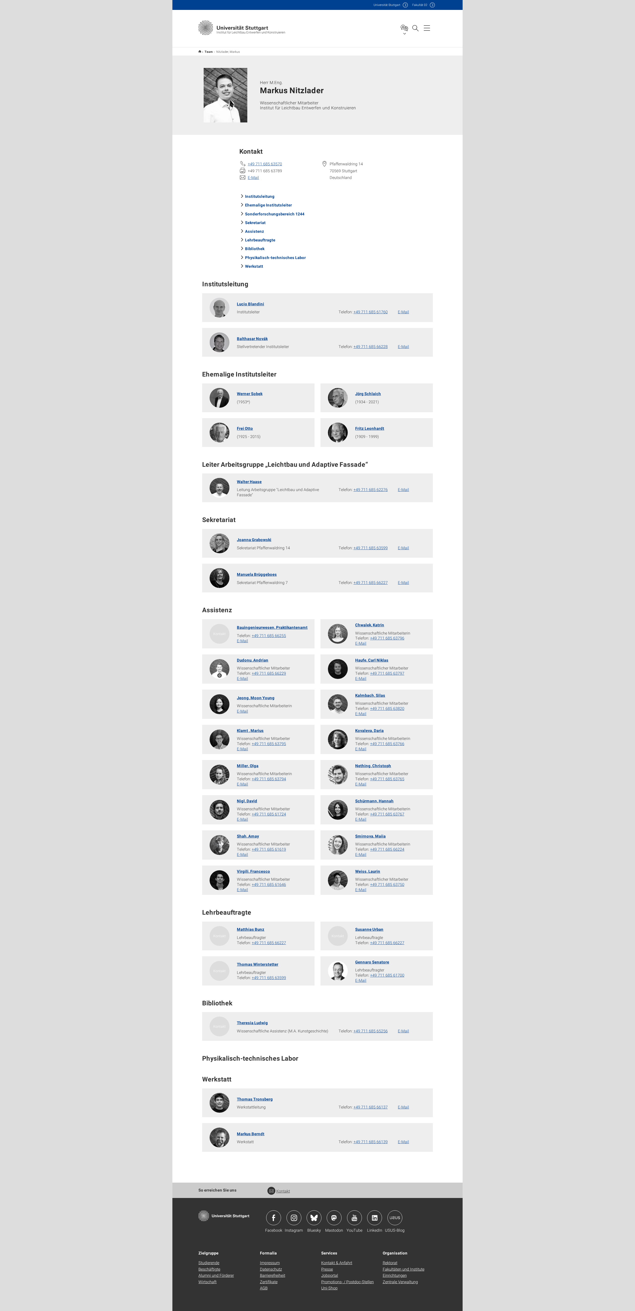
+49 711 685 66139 (370, 1141)
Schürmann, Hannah (374, 800)
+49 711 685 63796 (387, 638)
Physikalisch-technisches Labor (275, 257)
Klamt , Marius (250, 730)
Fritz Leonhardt (369, 428)
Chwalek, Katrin (369, 624)
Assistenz (254, 231)
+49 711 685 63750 (387, 884)
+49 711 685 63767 (387, 813)
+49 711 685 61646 (269, 884)
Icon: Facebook (273, 1217)
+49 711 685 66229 (269, 673)
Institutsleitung (260, 196)
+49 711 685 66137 (370, 1106)
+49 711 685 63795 (269, 743)
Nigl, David (247, 800)
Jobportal (329, 1275)
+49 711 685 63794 (269, 778)
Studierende (208, 1262)
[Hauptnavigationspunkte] (427, 28)
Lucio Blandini (250, 303)
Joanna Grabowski (254, 539)
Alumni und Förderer (216, 1275)
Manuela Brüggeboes (257, 574)
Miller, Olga (247, 765)
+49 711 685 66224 (387, 849)
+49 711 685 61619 (269, 849)
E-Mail (253, 177)
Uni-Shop (329, 1287)
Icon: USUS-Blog (394, 1217)
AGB (264, 1287)
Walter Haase (249, 481)
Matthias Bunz (250, 929)
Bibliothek (254, 248)
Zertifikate (269, 1281)
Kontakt (283, 1191)
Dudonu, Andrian (252, 660)
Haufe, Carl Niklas (371, 660)
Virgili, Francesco (253, 871)
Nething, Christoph (373, 765)
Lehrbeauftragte (260, 239)
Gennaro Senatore (372, 961)
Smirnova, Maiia (370, 836)
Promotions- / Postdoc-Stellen (347, 1281)
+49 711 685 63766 (387, 743)
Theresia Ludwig (252, 1022)
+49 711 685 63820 (387, 708)
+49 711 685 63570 (265, 163)
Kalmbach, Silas (370, 695)
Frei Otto (245, 428)
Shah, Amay (248, 836)
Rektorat (390, 1262)
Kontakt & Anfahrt (336, 1262)
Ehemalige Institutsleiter (268, 204)
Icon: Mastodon (334, 1217)
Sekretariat (255, 222)
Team (209, 52)
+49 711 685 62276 (370, 489)
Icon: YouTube (354, 1217)
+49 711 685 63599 (370, 547)
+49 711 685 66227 (370, 582)
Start (199, 51)
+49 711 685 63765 (387, 778)
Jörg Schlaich (368, 393)
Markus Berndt (250, 1133)
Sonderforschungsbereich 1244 (274, 213)
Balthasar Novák (252, 338)
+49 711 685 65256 (370, 1030)
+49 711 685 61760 (370, 311)
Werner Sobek (249, 393)
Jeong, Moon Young (256, 697)
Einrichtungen (395, 1275)
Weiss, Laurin (367, 871)
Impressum (270, 1262)
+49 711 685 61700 (387, 975)
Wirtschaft (207, 1281)
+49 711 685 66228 (370, 346)
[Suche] (415, 28)
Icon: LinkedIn (374, 1217)
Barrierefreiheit (272, 1275)
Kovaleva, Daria (369, 730)
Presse (327, 1269)
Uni (387, 5)
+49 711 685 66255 (269, 635)
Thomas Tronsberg (255, 1099)
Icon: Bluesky (314, 1217)
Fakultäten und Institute (403, 1269)
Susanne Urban (369, 929)
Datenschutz (271, 1269)
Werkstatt (254, 266)
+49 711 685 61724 (269, 813)
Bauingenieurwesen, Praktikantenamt (272, 627)
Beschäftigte (209, 1269)
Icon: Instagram (293, 1217)
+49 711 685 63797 (387, 673)
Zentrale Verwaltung (400, 1281)
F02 (419, 5)
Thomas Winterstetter (257, 964)
